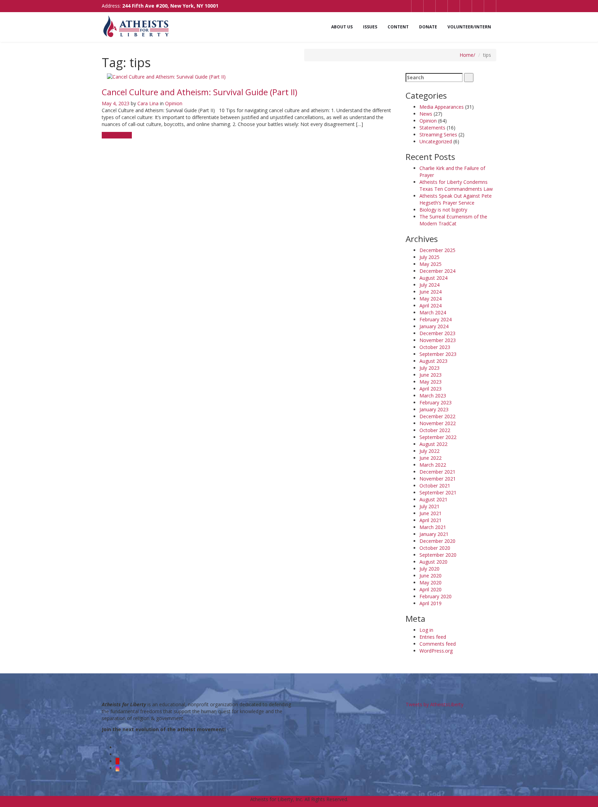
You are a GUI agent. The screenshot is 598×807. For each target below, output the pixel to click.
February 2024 (435, 319)
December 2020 (437, 541)
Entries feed (432, 637)
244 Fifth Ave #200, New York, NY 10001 (170, 5)
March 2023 (432, 395)
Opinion (173, 103)
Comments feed (437, 643)
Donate (428, 27)
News (425, 113)
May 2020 (430, 582)
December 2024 (437, 271)
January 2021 (433, 534)
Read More (115, 135)
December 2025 (437, 250)
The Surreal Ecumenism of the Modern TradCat (453, 220)
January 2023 (433, 409)
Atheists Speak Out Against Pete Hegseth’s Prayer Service (455, 199)
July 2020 (429, 568)
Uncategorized (435, 141)
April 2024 (430, 305)
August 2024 (433, 278)
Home (466, 55)
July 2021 (429, 506)
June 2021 (430, 513)
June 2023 (430, 374)
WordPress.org (436, 650)
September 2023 (437, 354)
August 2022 (433, 444)
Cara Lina (147, 103)
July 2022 (429, 451)
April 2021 (430, 520)
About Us (342, 27)
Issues (370, 27)
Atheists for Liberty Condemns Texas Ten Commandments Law (456, 185)
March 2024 (432, 312)
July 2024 (429, 284)
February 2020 (435, 596)
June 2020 (430, 575)
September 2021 (437, 492)
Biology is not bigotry (443, 209)
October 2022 (434, 430)
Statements (432, 127)
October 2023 (434, 347)
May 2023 (430, 381)
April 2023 (430, 388)
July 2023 (429, 368)
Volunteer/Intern (469, 27)
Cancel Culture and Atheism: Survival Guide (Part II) (199, 92)
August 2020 (433, 561)
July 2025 (429, 257)
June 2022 (430, 458)
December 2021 (437, 471)
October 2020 (434, 548)
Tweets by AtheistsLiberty (434, 704)
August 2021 (433, 499)
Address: (160, 5)
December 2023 (437, 333)
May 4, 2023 (115, 103)
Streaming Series (438, 134)
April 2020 (430, 589)
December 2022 (437, 416)
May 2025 (430, 264)
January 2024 (433, 326)
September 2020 (437, 555)
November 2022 (437, 423)
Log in (426, 630)
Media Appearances (441, 107)
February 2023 (435, 402)
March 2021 (432, 527)
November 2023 (437, 340)
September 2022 (437, 437)
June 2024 (430, 291)
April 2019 (430, 603)
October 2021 (434, 485)
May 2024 (430, 298)
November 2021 (437, 478)
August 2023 (433, 361)
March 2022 (432, 464)
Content (398, 27)
